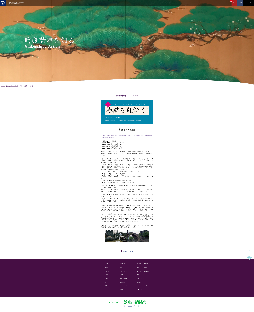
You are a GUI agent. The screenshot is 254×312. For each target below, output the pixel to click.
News (234, 2)
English (240, 2)
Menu (251, 2)
